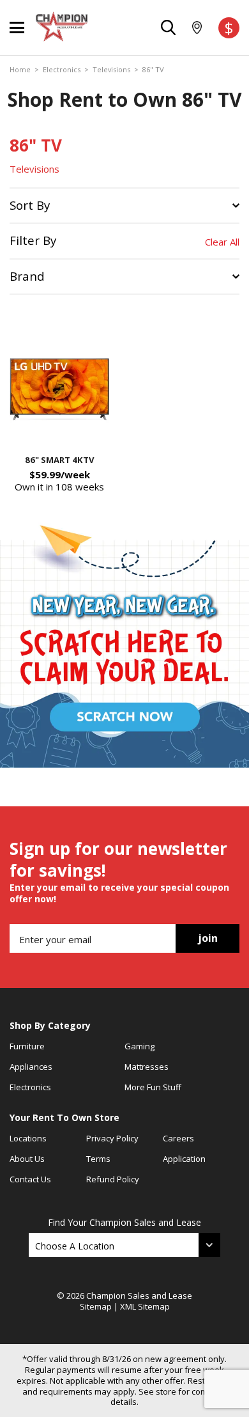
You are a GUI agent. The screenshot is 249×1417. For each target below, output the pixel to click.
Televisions (111, 69)
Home (20, 69)
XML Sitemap (145, 1306)
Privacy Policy (112, 1138)
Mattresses (146, 1066)
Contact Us (30, 1179)
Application (184, 1158)
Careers (178, 1138)
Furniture (27, 1046)
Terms (98, 1158)
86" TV (153, 69)
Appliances (31, 1066)
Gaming (139, 1046)
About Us (27, 1158)
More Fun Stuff (152, 1087)
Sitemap (96, 1306)
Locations (28, 1138)
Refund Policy (112, 1179)
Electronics (61, 69)
